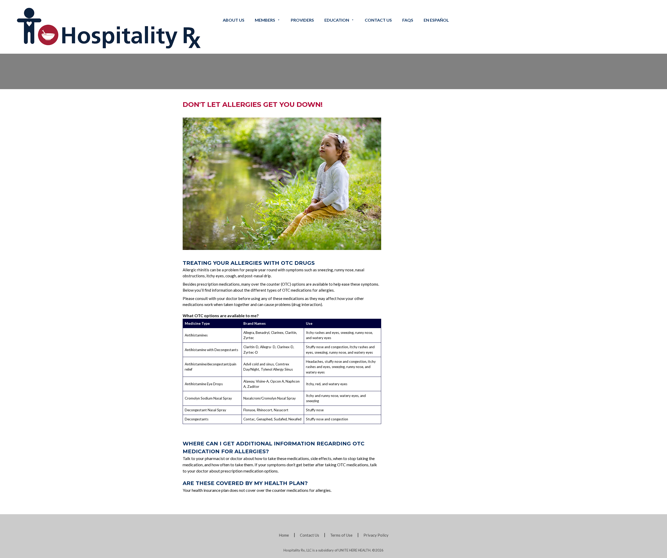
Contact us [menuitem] (378, 19)
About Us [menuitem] (233, 19)
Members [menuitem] (265, 19)
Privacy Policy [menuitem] (375, 535)
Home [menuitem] (284, 535)
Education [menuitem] (336, 19)
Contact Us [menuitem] (309, 535)
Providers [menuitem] (302, 19)
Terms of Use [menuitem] (341, 535)
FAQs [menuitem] (407, 19)
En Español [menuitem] (436, 19)
